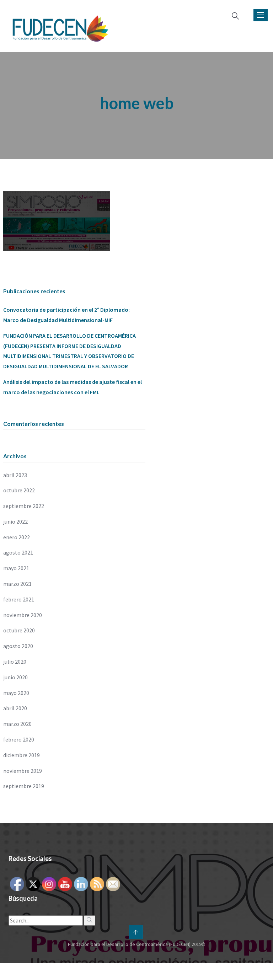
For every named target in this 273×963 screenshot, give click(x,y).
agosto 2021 (18, 552)
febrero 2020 (18, 739)
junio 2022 (15, 521)
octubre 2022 (19, 490)
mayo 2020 (16, 692)
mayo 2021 (16, 568)
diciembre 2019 (21, 755)
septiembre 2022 (23, 505)
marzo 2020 (17, 723)
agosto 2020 (18, 645)
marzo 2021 (17, 583)
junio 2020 (15, 677)
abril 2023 (15, 474)
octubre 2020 (19, 630)
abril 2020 (15, 708)
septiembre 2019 (23, 786)
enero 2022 (16, 537)
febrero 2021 (18, 599)
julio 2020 (14, 661)
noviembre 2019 (22, 770)
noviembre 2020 (22, 615)
